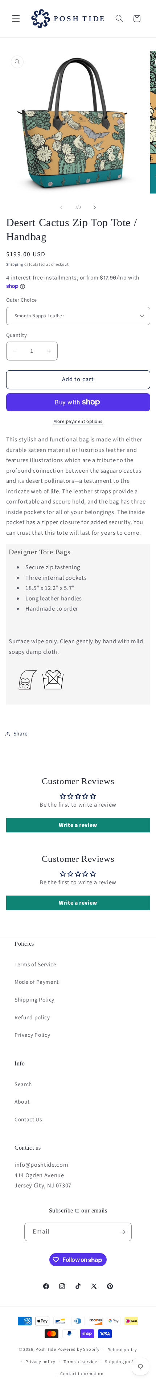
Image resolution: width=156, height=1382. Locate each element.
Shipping (15, 264)
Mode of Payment (37, 982)
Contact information (82, 1374)
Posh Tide (46, 1350)
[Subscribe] (122, 1232)
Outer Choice (21, 300)
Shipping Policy (34, 1000)
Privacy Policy (32, 1035)
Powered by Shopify (78, 1350)
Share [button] (20, 734)
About (22, 1102)
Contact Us (28, 1120)
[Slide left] (61, 207)
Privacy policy (40, 1362)
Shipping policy (121, 1362)
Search (23, 1084)
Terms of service (80, 1362)
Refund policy (32, 1018)
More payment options (78, 421)
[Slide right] (95, 207)
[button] (16, 18)
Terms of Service (36, 965)
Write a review (78, 825)
